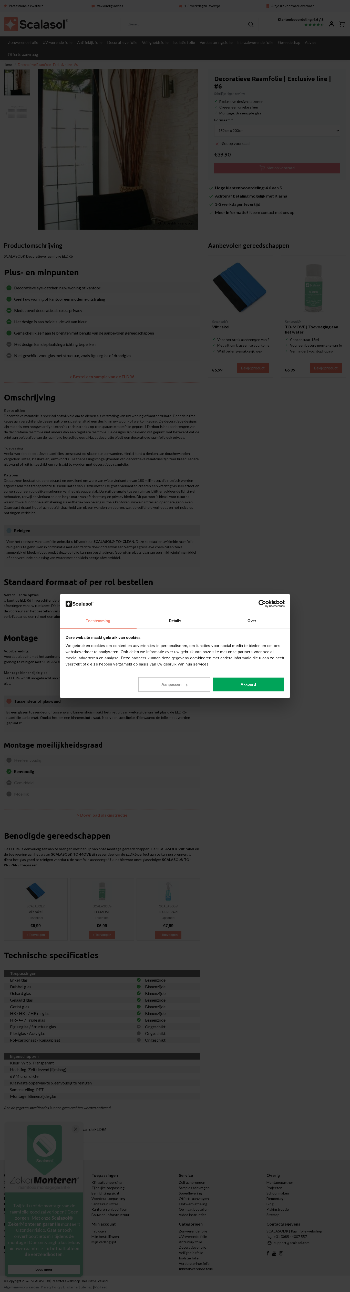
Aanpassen (171, 684)
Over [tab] (252, 621)
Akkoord (248, 684)
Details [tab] (175, 621)
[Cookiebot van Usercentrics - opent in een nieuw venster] (262, 604)
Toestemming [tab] (98, 621)
